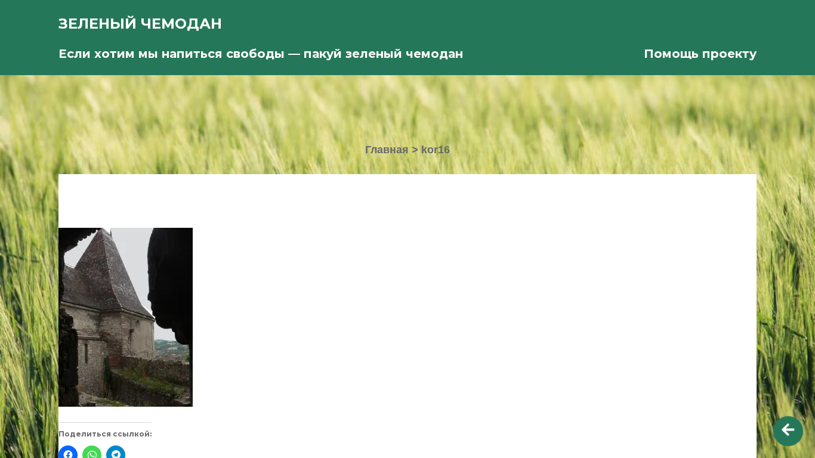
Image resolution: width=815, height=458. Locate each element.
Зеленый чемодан (140, 23)
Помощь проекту (700, 54)
